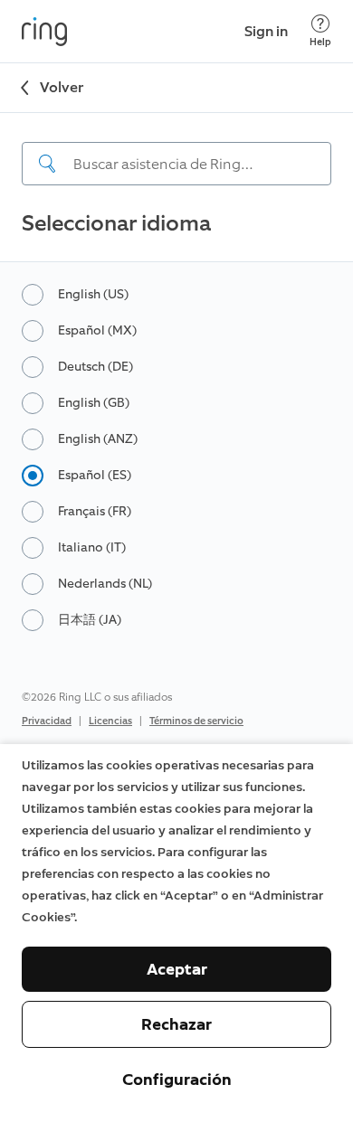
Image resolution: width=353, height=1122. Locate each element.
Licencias (110, 721)
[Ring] (44, 31)
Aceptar (177, 969)
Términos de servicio (196, 721)
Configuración (177, 1079)
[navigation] (176, 149)
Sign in (266, 31)
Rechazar (176, 1024)
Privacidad (47, 721)
